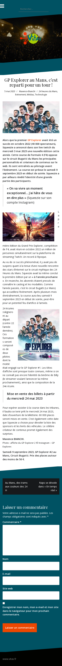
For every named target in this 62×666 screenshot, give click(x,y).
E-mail (6, 573)
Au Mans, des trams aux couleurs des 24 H (16, 486)
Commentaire (12, 522)
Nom (5, 559)
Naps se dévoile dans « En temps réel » (47, 486)
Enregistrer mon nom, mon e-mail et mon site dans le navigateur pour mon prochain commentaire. (30, 611)
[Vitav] (31, 38)
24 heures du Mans (48, 91)
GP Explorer (34, 140)
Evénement (20, 94)
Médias (30, 94)
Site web (8, 588)
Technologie (41, 94)
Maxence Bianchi (27, 91)
